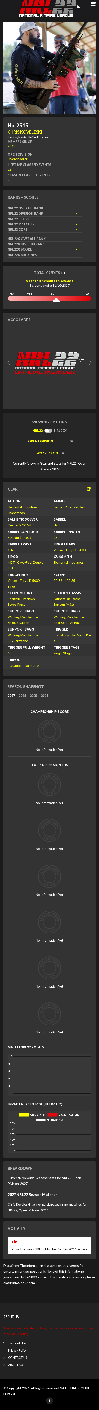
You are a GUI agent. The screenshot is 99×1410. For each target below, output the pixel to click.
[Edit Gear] (89, 489)
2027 (11, 696)
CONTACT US (17, 1357)
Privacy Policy (17, 1350)
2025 (33, 696)
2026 (22, 696)
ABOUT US (15, 1365)
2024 (44, 696)
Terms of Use (17, 1343)
